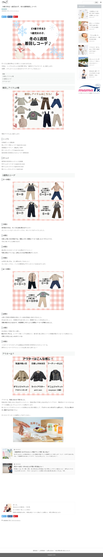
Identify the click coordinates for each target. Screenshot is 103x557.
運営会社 (35, 550)
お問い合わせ (50, 550)
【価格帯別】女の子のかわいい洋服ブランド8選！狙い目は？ (31, 452)
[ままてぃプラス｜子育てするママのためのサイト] (5, 2)
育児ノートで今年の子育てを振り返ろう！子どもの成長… (94, 25)
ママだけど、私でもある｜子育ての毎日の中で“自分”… (94, 49)
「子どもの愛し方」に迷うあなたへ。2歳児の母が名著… (94, 37)
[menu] (100, 2)
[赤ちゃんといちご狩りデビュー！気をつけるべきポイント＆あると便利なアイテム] (83, 62)
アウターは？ (6, 81)
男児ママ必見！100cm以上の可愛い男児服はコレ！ (29, 466)
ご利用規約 (42, 550)
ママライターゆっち (14, 10)
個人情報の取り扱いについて (62, 550)
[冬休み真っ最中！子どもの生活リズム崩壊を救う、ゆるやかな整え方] (83, 74)
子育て (8, 10)
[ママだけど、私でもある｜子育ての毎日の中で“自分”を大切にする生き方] (83, 50)
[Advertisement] (38, 486)
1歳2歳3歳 (4, 10)
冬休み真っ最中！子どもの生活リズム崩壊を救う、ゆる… (94, 73)
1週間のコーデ (6, 79)
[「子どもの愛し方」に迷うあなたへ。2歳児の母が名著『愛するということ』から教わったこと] (83, 38)
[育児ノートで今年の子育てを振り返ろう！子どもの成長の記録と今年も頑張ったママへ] (83, 26)
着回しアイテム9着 (8, 76)
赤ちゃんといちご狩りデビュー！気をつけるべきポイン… (94, 61)
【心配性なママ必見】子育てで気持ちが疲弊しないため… (94, 13)
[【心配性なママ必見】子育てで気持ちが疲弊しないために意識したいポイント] (83, 14)
